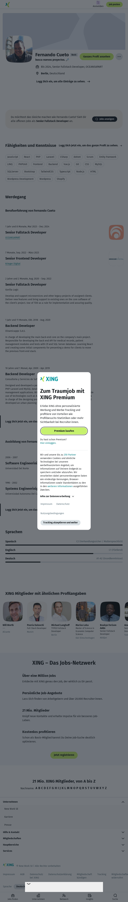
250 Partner (70, 454)
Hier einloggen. (48, 443)
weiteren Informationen (60, 486)
